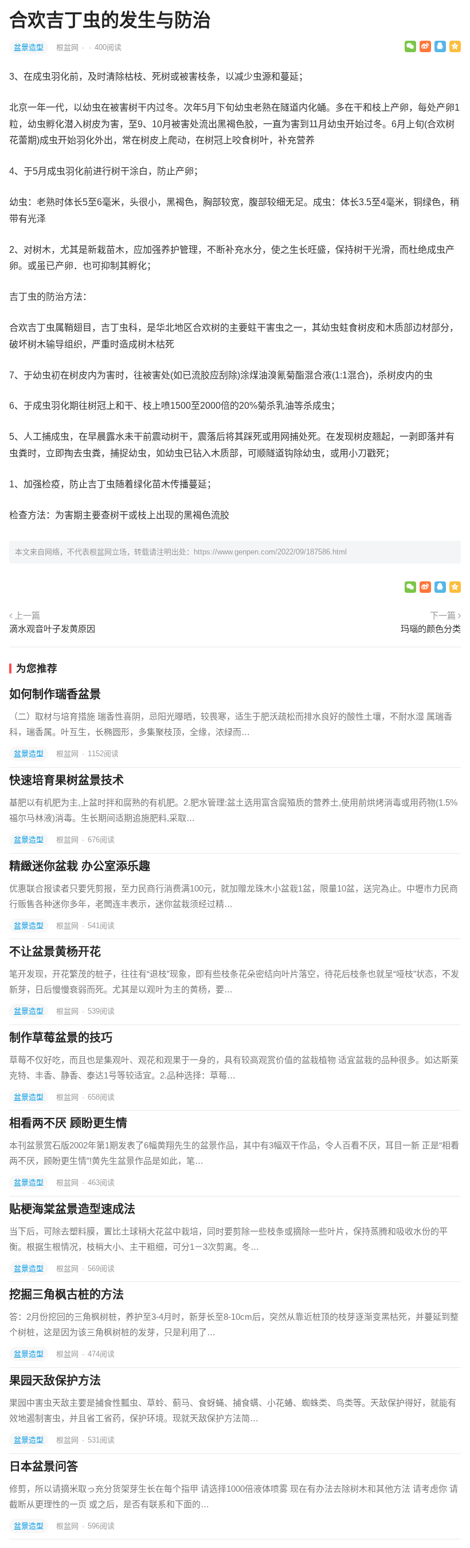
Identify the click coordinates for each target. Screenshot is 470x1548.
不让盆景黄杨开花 (55, 951)
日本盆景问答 (43, 1466)
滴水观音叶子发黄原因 (52, 629)
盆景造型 (29, 47)
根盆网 (68, 47)
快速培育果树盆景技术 (66, 780)
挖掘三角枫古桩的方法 (66, 1294)
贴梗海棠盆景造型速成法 (72, 1209)
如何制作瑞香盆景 (55, 694)
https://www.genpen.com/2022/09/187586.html (270, 552)
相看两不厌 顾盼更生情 (68, 1123)
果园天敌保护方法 (55, 1380)
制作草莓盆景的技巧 (60, 1037)
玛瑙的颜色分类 (431, 629)
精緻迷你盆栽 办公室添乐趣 (79, 866)
